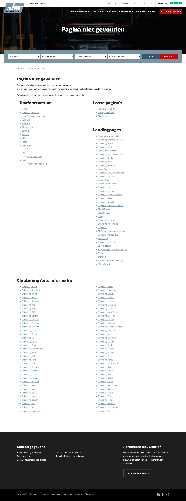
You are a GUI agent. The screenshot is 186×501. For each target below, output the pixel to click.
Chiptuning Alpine (29, 297)
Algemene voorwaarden (61, 494)
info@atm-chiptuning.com (74, 456)
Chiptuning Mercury (106, 330)
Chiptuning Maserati (106, 316)
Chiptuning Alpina (29, 294)
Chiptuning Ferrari (29, 352)
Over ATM (143, 3)
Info (151, 56)
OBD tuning (103, 238)
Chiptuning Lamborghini (32, 411)
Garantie (140, 11)
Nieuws (118, 3)
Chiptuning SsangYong (107, 385)
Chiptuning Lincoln (106, 297)
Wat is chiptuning (34, 156)
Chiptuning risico (105, 198)
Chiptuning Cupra (29, 334)
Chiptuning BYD (28, 312)
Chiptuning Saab (105, 367)
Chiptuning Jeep (29, 403)
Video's (126, 3)
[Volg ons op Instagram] (167, 495)
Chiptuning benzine (106, 165)
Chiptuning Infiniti (29, 389)
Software (98, 11)
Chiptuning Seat (105, 374)
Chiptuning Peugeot (106, 349)
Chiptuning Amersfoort (108, 224)
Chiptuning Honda (29, 374)
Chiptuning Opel (105, 345)
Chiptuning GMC (29, 363)
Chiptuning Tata (104, 396)
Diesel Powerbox (105, 209)
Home (109, 3)
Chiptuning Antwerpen (107, 184)
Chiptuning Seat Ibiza (107, 143)
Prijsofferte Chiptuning (37, 164)
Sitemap (45, 494)
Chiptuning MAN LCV (107, 308)
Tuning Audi (103, 169)
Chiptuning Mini (104, 334)
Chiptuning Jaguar (30, 400)
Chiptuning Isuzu (29, 393)
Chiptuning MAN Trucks (108, 312)
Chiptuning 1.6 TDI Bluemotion (111, 172)
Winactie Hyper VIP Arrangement (112, 249)
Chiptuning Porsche (106, 356)
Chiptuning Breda (105, 158)
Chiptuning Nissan (106, 341)
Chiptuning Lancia (105, 286)
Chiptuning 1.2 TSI (106, 176)
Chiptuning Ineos (29, 385)
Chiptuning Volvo (105, 411)
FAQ (151, 3)
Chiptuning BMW (105, 162)
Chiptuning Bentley (30, 316)
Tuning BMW (103, 180)
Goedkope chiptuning (107, 151)
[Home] (25, 68)
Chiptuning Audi (29, 305)
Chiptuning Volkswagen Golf (110, 154)
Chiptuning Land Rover (108, 290)
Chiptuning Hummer (30, 378)
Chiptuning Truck (105, 147)
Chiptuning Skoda (105, 378)
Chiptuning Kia (28, 407)
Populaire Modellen (106, 109)
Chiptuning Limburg (106, 242)
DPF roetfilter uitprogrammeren (111, 231)
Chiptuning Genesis (30, 367)
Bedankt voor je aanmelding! (110, 260)
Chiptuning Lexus (105, 294)
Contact (152, 11)
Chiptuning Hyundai (30, 381)
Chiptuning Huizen (106, 191)
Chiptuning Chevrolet (31, 323)
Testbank (111, 11)
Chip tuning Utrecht (106, 220)
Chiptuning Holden (30, 371)
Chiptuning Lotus (105, 301)
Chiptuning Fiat (28, 356)
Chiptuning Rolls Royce (108, 363)
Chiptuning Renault (106, 360)
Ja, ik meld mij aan (136, 473)
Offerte (168, 56)
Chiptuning (102, 227)
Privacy (78, 494)
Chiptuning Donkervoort (32, 349)
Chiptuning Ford (29, 360)
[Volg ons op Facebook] (163, 495)
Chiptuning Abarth (29, 286)
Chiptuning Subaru (106, 389)
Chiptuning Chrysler (30, 327)
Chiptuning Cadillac (30, 319)
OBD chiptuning (104, 246)
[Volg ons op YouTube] (158, 495)
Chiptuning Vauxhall (106, 403)
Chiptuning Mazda (106, 319)
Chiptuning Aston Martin (32, 301)
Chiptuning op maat (80, 11)
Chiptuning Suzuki (105, 393)
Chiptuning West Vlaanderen (110, 205)
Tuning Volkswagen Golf (108, 136)
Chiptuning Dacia (29, 341)
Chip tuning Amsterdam (108, 235)
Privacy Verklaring (106, 112)
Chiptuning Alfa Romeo (32, 290)
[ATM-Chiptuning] (14, 7)
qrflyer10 (102, 257)
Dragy (100, 253)
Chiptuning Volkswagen (108, 407)
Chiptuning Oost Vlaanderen (110, 194)
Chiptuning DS (28, 338)
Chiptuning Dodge (30, 345)
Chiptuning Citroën (30, 330)
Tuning (101, 216)
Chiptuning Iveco (29, 396)
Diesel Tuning (104, 213)
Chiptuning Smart (105, 381)
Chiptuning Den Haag (107, 187)
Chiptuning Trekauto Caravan (110, 140)
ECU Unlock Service (171, 11)
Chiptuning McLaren (106, 323)
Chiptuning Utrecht (106, 202)
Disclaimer (102, 116)
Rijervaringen (126, 11)
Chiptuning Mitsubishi (107, 338)
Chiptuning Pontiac (106, 352)
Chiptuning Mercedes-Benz (110, 327)
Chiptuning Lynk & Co (107, 305)
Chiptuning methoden (36, 116)
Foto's (134, 3)
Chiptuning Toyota (105, 400)
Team (29, 149)
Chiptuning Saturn (105, 371)
